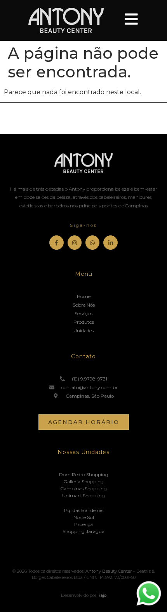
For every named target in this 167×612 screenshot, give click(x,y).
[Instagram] (75, 242)
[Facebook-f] (56, 242)
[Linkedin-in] (110, 242)
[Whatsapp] (92, 242)
